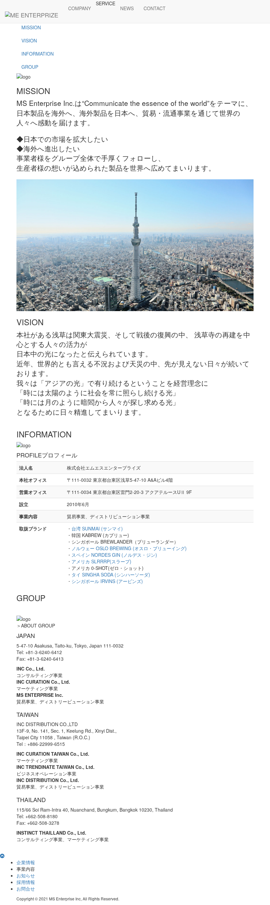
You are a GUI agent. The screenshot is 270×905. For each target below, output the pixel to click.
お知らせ (25, 875)
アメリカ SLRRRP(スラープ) (101, 561)
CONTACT (155, 8)
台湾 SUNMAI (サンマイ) (97, 528)
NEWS (127, 8)
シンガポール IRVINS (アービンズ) (107, 581)
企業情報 (25, 862)
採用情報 (25, 882)
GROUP (29, 66)
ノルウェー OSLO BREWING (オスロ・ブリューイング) (129, 548)
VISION (29, 40)
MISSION (31, 27)
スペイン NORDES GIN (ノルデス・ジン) (114, 554)
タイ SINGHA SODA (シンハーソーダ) (110, 574)
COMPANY (79, 8)
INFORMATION (37, 53)
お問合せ (25, 888)
